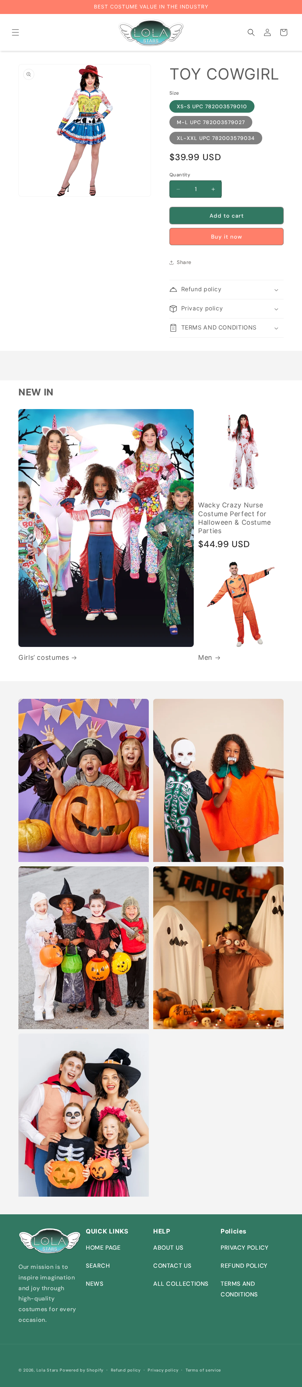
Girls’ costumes (43, 657)
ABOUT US (168, 1248)
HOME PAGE (103, 1248)
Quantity (179, 175)
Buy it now (226, 236)
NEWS (94, 1284)
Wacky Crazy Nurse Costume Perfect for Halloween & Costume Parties (234, 517)
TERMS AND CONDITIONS (239, 1289)
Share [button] (184, 262)
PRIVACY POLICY (244, 1248)
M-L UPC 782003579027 (211, 122)
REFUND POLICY (244, 1266)
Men (205, 657)
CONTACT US (172, 1266)
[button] (15, 32)
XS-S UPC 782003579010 (212, 106)
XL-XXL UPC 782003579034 (216, 138)
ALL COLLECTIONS (180, 1284)
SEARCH (98, 1266)
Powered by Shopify (81, 1370)
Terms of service (203, 1370)
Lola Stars (47, 1370)
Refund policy (126, 1370)
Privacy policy (163, 1370)
